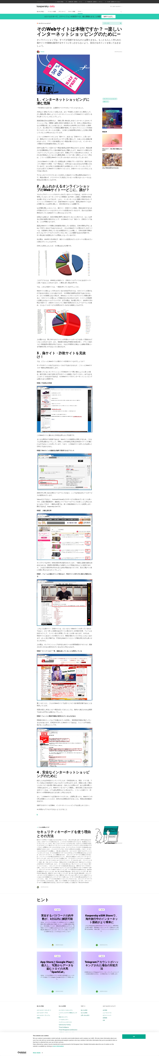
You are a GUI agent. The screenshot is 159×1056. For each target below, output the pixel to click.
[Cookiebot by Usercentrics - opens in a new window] (22, 1053)
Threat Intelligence (64, 1027)
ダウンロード (62, 11)
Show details (36, 1052)
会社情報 (105, 1010)
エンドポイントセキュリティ (66, 1010)
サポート (83, 1006)
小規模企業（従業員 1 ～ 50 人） (75, 1)
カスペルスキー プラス (42, 1012)
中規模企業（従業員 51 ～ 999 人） (95, 1)
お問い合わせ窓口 (85, 1015)
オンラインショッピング (44, 23)
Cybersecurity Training (64, 1024)
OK (134, 1036)
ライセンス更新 (52, 11)
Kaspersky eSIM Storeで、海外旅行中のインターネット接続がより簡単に (101, 919)
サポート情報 (71, 11)
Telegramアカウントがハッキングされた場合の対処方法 (102, 965)
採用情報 (105, 1017)
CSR (104, 1020)
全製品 (38, 1017)
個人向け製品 (60, 1)
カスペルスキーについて (109, 1006)
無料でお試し (108, 17)
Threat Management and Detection (68, 1029)
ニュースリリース (107, 1012)
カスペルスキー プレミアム (43, 1015)
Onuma (42, 51)
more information (58, 1046)
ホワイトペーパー (107, 1015)
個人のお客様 (84, 1010)
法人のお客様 (62, 1006)
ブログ (79, 11)
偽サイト (106, 101)
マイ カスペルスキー (115, 6)
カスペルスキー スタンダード (44, 1010)
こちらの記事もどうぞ (43, 827)
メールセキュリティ (63, 1019)
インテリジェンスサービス (65, 1022)
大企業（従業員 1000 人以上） (114, 1)
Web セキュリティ (63, 1017)
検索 (120, 23)
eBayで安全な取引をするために (110, 168)
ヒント (58, 909)
